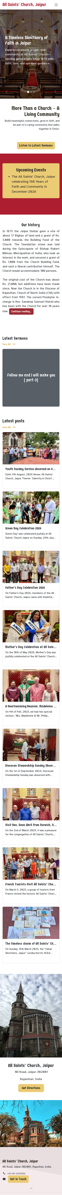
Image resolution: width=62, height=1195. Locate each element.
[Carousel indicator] (28, 92)
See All (6, 344)
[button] (31, 1188)
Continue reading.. (21, 311)
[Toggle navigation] (56, 4)
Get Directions (31, 1088)
